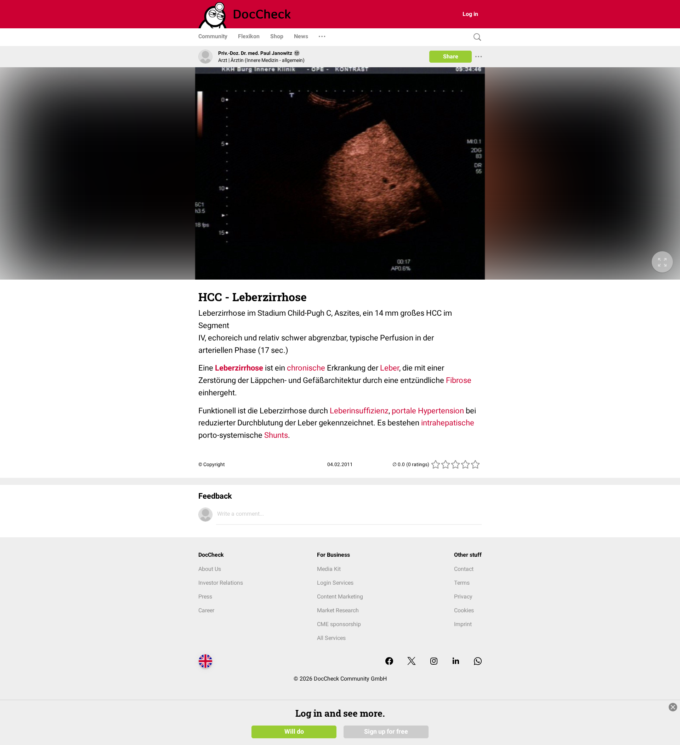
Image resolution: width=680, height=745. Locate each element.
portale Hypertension (428, 410)
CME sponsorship (339, 624)
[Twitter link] (411, 661)
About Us (209, 569)
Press (205, 596)
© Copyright (211, 464)
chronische (306, 367)
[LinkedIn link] (456, 661)
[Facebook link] (389, 661)
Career (206, 610)
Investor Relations (220, 582)
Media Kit (329, 569)
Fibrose (458, 380)
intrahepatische (447, 422)
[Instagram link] (434, 661)
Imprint (463, 624)
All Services (331, 638)
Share (450, 56)
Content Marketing (340, 596)
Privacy (463, 596)
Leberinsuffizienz (359, 410)
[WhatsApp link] (478, 661)
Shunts (276, 435)
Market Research (338, 610)
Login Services (335, 582)
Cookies (464, 610)
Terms (462, 582)
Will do (294, 731)
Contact (464, 569)
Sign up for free (386, 731)
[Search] (476, 37)
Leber (389, 367)
